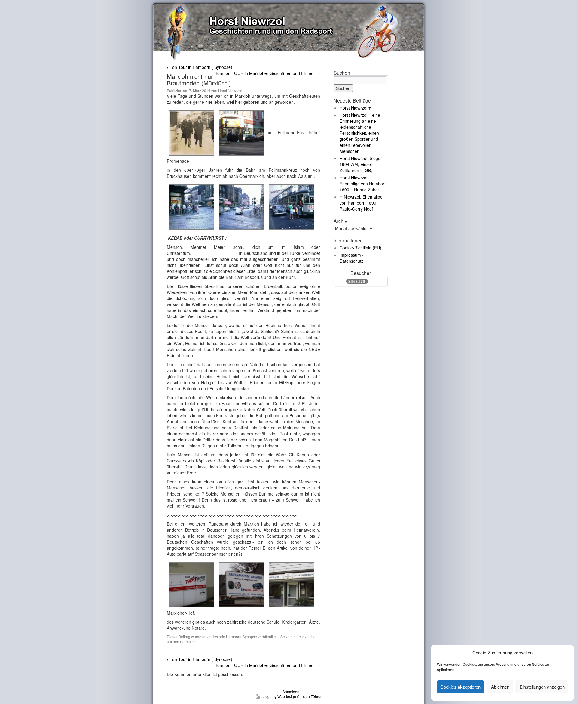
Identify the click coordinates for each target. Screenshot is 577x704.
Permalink (188, 641)
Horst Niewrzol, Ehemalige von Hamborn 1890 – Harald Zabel (363, 183)
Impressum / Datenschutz (351, 258)
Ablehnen (500, 687)
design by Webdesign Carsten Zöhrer (291, 696)
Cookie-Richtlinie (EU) (360, 248)
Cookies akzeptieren (460, 687)
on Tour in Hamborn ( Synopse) (199, 67)
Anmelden (290, 691)
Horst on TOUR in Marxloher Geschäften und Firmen (267, 73)
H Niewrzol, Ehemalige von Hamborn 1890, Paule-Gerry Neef (361, 203)
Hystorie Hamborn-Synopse (234, 636)
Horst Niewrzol (230, 90)
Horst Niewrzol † (355, 108)
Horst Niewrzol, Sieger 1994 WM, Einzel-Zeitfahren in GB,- (361, 164)
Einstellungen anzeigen (542, 687)
